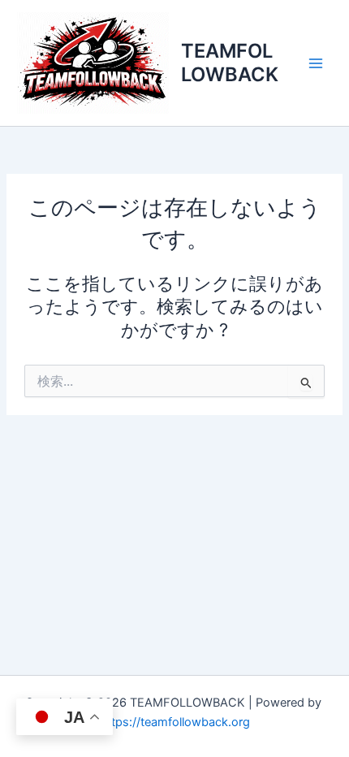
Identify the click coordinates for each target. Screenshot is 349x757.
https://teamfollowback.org (175, 722)
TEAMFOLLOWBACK (229, 62)
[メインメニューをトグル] (316, 63)
